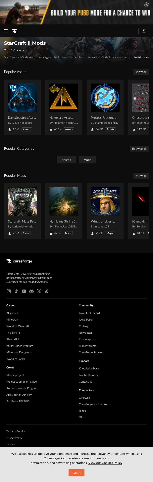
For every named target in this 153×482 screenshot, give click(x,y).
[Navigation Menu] (6, 31)
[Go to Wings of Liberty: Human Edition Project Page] (105, 211)
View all (141, 72)
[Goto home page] (14, 31)
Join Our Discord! (90, 313)
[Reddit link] (46, 291)
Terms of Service (15, 431)
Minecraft (12, 319)
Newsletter (85, 332)
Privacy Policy (14, 438)
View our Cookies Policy (105, 463)
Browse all (139, 149)
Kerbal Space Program (19, 346)
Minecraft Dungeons (19, 352)
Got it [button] (77, 472)
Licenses (11, 444)
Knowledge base (89, 368)
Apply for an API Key (19, 395)
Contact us (85, 381)
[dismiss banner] (146, 4)
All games (12, 313)
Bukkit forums (87, 346)
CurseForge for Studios (93, 404)
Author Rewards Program (21, 388)
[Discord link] (31, 291)
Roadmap (85, 339)
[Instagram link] (8, 291)
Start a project (15, 375)
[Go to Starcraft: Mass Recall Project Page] (22, 211)
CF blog (83, 326)
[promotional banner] (76, 12)
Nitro (82, 417)
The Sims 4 (13, 332)
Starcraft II (13, 339)
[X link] (39, 291)
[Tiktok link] (16, 291)
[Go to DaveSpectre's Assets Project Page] (22, 107)
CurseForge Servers (90, 352)
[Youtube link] (24, 291)
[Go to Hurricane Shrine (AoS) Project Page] (63, 211)
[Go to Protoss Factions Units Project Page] (105, 107)
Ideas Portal (86, 319)
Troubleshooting (89, 375)
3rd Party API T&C (17, 401)
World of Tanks (15, 359)
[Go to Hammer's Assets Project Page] (63, 107)
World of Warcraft (17, 326)
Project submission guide (21, 381)
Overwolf (84, 397)
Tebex (82, 411)
